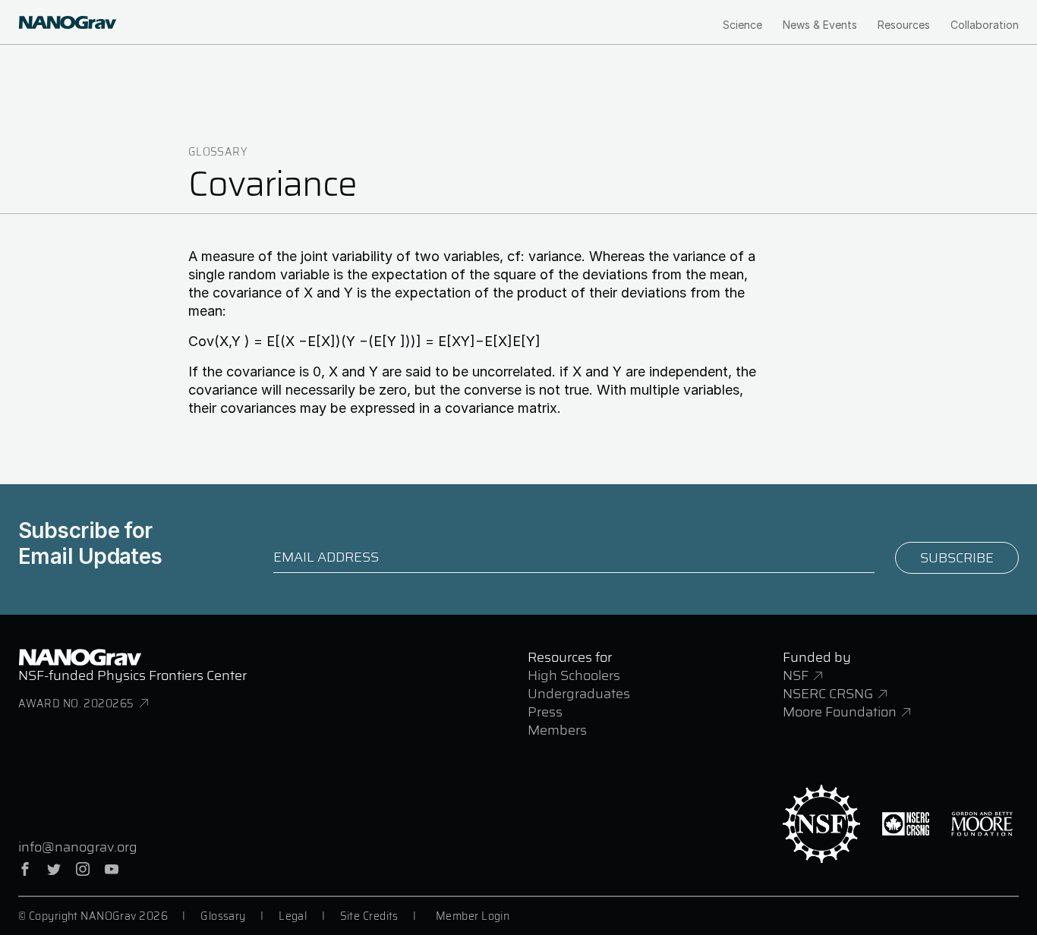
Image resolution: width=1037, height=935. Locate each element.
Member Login (472, 916)
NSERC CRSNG (828, 693)
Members (557, 730)
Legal (293, 916)
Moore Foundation (840, 711)
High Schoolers (574, 675)
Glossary (217, 152)
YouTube (111, 869)
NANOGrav (79, 657)
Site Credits (369, 916)
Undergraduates (579, 693)
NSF (795, 675)
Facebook (25, 869)
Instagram (83, 869)
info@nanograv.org (77, 847)
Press (545, 711)
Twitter (54, 869)
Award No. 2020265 (76, 703)
